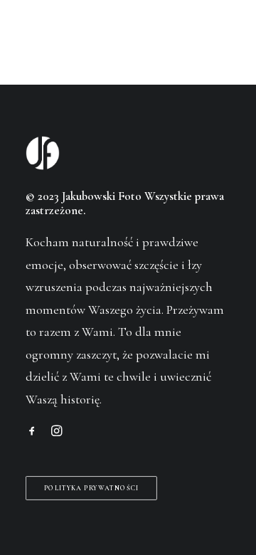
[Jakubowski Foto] (45, 38)
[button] (223, 39)
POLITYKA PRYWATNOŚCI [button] (91, 488)
